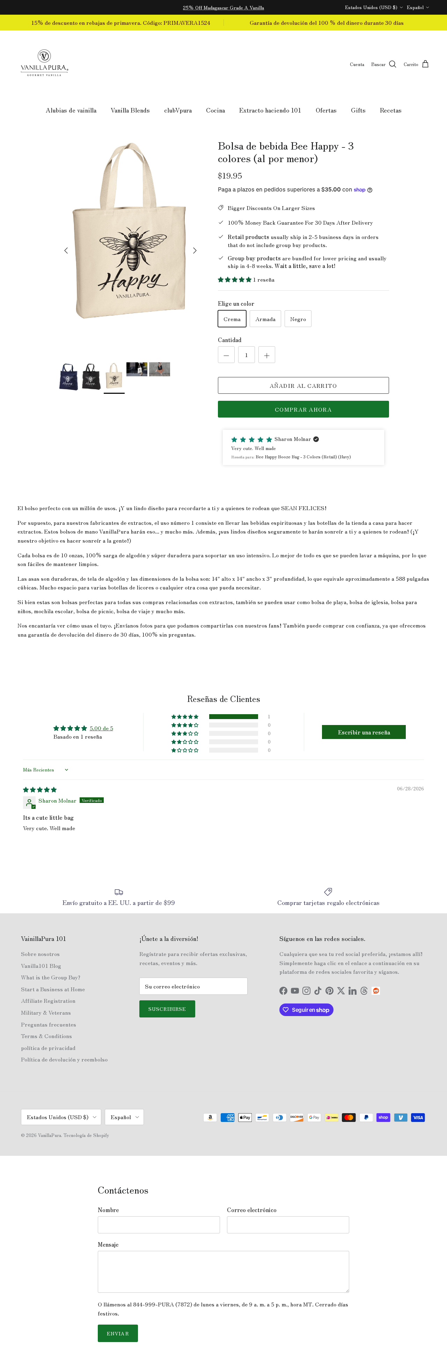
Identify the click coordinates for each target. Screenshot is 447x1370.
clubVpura (178, 109)
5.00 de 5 (101, 728)
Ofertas (326, 109)
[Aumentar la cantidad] (266, 354)
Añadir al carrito (303, 385)
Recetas (391, 109)
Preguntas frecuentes (48, 1024)
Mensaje (108, 1244)
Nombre (108, 1209)
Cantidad (229, 339)
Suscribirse (167, 1008)
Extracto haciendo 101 (270, 109)
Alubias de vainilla (71, 109)
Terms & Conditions (46, 1035)
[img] (40, 789)
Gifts (358, 109)
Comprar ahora (303, 409)
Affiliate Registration (48, 1000)
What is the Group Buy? (50, 977)
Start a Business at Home (53, 989)
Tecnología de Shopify (86, 1135)
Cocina (215, 109)
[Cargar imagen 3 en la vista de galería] (130, 247)
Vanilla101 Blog (41, 965)
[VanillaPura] (44, 64)
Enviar (118, 1333)
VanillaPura (49, 1135)
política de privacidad (48, 1047)
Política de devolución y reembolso (64, 1059)
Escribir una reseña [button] (364, 732)
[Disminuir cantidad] (226, 354)
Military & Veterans (46, 1012)
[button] (235, 279)
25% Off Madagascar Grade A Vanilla (223, 7)
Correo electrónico (252, 1209)
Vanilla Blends (130, 109)
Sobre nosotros (40, 953)
